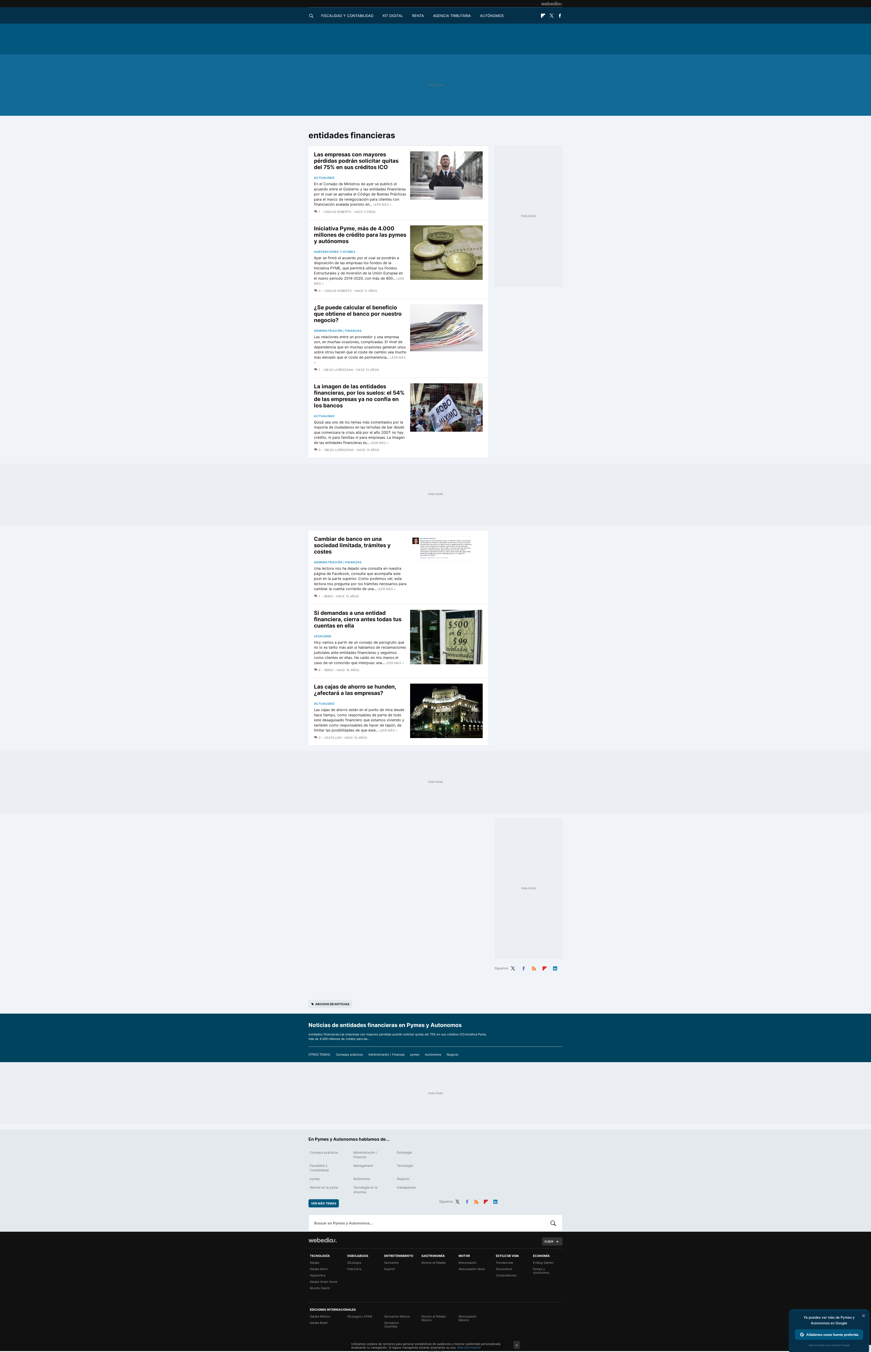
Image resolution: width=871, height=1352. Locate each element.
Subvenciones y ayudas (334, 252)
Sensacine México (397, 1316)
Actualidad (324, 178)
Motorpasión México (468, 1318)
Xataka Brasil (319, 1323)
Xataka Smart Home (324, 1281)
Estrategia (404, 1152)
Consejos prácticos (349, 1054)
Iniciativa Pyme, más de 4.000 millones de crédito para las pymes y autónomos (360, 234)
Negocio (452, 1054)
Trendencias (504, 1262)
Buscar (553, 1223)
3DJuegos (354, 1262)
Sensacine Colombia (391, 1324)
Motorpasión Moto (472, 1269)
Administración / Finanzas (338, 330)
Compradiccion (506, 1275)
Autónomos (492, 15)
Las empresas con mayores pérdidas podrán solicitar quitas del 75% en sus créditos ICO (356, 160)
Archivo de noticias (332, 1004)
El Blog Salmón (543, 1262)
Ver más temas (323, 1203)
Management (363, 1165)
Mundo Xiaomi (320, 1288)
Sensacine (391, 1262)
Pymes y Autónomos (541, 1270)
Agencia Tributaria (452, 15)
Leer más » (382, 204)
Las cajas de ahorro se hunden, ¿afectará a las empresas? (355, 689)
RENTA (418, 15)
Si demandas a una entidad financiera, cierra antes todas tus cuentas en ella (357, 619)
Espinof (389, 1269)
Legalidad (322, 636)
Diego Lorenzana (338, 370)
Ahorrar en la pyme (324, 1187)
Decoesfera (504, 1269)
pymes (414, 1054)
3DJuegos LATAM (359, 1316)
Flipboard (543, 15)
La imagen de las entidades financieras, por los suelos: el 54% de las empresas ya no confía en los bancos (359, 396)
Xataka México (320, 1316)
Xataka (314, 1262)
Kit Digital (393, 15)
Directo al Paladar (433, 1262)
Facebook (560, 15)
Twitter (551, 15)
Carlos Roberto (337, 212)
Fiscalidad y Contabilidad (347, 15)
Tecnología (405, 1165)
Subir (548, 1241)
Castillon (333, 737)
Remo (328, 596)
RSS (534, 967)
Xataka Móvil (319, 1269)
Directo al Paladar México (433, 1318)
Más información (469, 1347)
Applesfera (317, 1275)
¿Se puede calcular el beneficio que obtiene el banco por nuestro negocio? (358, 313)
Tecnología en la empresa (365, 1189)
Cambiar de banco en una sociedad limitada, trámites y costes (352, 545)
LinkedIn (555, 967)
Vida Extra (354, 1269)
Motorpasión (468, 1262)
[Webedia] (552, 3)
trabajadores (406, 1187)
